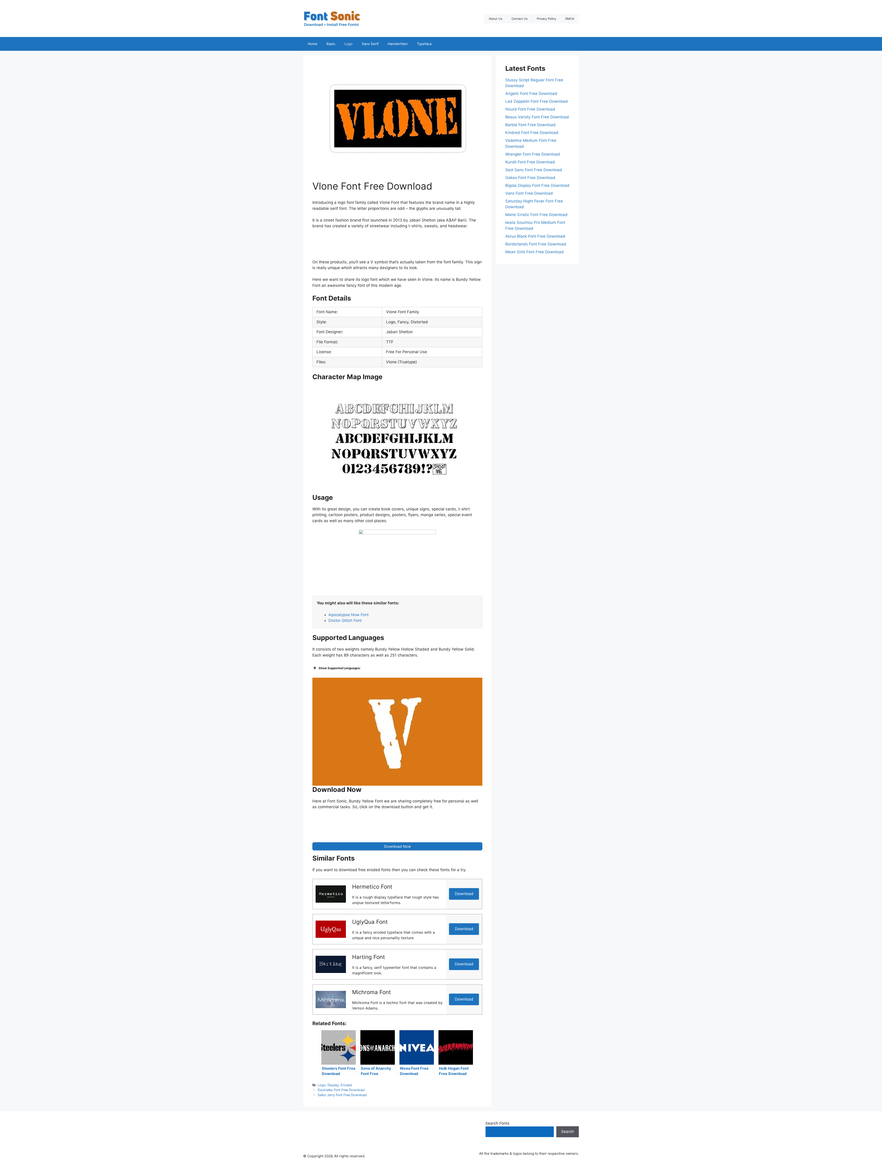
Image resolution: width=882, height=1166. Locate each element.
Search (567, 1131)
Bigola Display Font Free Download (537, 185)
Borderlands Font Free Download (535, 244)
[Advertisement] (397, 245)
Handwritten (398, 44)
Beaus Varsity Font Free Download (537, 117)
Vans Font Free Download (529, 193)
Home (312, 44)
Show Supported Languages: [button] (340, 668)
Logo (349, 44)
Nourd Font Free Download (530, 109)
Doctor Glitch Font (345, 620)
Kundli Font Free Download (530, 162)
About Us (495, 18)
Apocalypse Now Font (348, 614)
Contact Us (520, 18)
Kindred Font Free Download (531, 132)
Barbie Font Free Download (530, 124)
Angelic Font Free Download (531, 93)
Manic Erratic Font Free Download (536, 214)
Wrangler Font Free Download (532, 154)
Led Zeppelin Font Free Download (536, 101)
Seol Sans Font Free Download (533, 170)
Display (333, 1085)
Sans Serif (370, 44)
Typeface (424, 44)
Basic (331, 44)
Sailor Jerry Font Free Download (342, 1095)
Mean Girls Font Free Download (534, 252)
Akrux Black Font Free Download (535, 236)
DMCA (569, 18)
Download (464, 893)
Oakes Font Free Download (530, 177)
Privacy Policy (546, 18)
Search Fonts (497, 1123)
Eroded (346, 1085)
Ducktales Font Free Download (341, 1090)
